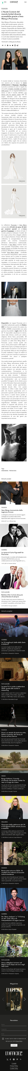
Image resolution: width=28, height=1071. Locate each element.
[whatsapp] (15, 45)
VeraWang (4, 470)
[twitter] (12, 45)
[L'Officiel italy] (14, 2)
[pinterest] (7, 45)
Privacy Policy (19, 1041)
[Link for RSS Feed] (20, 1059)
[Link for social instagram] (14, 1060)
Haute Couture (5, 248)
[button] (25, 442)
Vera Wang (23, 225)
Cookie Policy (14, 1068)
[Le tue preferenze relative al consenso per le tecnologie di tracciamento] (2, 2)
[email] (2, 45)
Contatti (14, 1063)
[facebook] (5, 45)
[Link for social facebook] (10, 1060)
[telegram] (17, 45)
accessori (11, 231)
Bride (12, 252)
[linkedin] (10, 45)
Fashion (4, 8)
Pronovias (14, 225)
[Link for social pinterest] (17, 1060)
